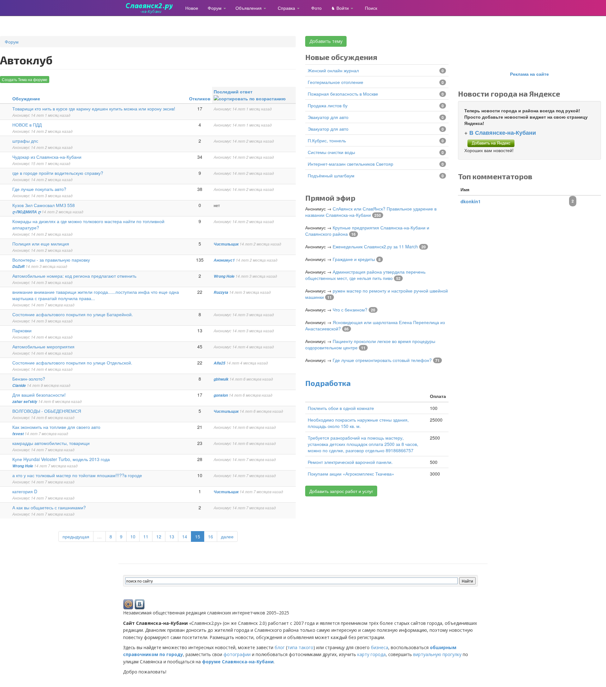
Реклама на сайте (529, 74)
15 (197, 536)
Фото (316, 8)
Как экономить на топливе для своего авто (56, 427)
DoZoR (18, 266)
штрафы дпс (25, 141)
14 (184, 536)
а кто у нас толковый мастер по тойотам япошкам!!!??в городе (77, 475)
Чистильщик (226, 244)
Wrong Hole (224, 276)
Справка (287, 8)
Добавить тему (325, 41)
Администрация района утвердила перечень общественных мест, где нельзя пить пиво (365, 275)
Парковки (22, 330)
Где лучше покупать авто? (39, 189)
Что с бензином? (350, 309)
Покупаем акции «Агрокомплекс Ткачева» (351, 474)
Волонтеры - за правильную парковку (51, 260)
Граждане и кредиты (354, 259)
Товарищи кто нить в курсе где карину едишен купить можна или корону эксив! (93, 108)
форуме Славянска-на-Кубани (238, 662)
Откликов (200, 98)
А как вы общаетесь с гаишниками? (49, 507)
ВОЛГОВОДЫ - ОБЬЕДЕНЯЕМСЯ (46, 411)
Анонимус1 (224, 260)
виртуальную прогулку (437, 654)
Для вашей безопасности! (39, 395)
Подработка (328, 383)
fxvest (18, 433)
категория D (24, 491)
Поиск (371, 8)
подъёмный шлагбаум (331, 175)
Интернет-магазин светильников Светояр (350, 164)
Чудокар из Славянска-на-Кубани (46, 157)
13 (171, 536)
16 (210, 536)
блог (280, 647)
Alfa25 (219, 363)
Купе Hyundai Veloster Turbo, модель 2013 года (61, 459)
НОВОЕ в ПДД (27, 124)
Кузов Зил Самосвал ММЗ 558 (43, 205)
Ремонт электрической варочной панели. (350, 462)
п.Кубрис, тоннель (327, 140)
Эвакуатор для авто (328, 117)
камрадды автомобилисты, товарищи (51, 443)
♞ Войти (340, 8)
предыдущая (75, 536)
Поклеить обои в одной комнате (341, 408)
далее (227, 536)
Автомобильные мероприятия (43, 346)
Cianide (19, 385)
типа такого (300, 647)
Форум (215, 8)
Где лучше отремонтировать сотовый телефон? (382, 360)
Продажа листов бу (328, 105)
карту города (371, 654)
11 (145, 536)
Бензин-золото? (28, 379)
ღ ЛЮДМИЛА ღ (26, 212)
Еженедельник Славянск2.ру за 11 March (375, 246)
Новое (191, 8)
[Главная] (152, 8)
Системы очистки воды (331, 152)
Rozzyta (221, 292)
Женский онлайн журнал (333, 70)
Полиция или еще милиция (40, 243)
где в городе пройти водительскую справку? (57, 173)
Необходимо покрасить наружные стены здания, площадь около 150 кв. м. (358, 423)
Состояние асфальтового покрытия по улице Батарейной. (72, 314)
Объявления (249, 8)
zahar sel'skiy (24, 401)
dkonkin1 (470, 201)
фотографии (237, 654)
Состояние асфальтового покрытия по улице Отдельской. (72, 362)
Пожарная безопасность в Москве (343, 94)
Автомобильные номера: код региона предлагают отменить (74, 276)
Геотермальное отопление (335, 82)
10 (132, 536)
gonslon (221, 395)
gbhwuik (221, 379)
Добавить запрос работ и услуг (341, 491)
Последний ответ (233, 91)
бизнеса (379, 647)
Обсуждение (26, 98)
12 (158, 536)
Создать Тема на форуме (24, 79)
